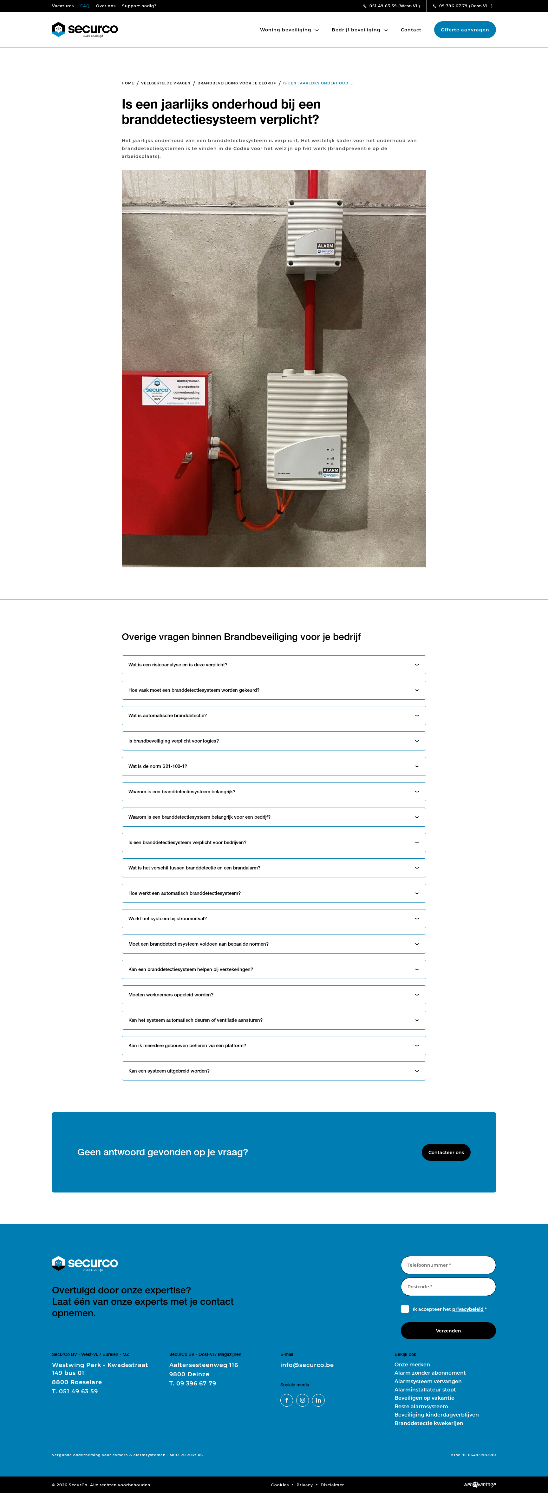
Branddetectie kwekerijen (429, 1423)
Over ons (106, 5)
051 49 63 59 (394, 5)
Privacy (305, 1484)
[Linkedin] (318, 1400)
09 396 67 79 (465, 5)
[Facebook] (286, 1400)
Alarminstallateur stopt (425, 1389)
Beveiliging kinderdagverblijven (437, 1414)
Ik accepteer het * (450, 1309)
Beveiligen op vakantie (424, 1397)
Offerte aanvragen (465, 30)
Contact (411, 30)
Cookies (280, 1484)
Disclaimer (332, 1484)
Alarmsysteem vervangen (428, 1381)
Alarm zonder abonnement (430, 1372)
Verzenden (448, 1331)
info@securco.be (307, 1365)
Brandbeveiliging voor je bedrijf (237, 83)
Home (128, 83)
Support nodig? (139, 5)
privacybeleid (468, 1309)
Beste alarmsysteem (421, 1406)
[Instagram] (302, 1400)
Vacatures (63, 5)
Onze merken (412, 1364)
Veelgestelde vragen (166, 83)
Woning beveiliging (286, 30)
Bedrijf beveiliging (357, 30)
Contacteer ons (446, 1152)
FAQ (85, 5)
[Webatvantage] (479, 1484)
